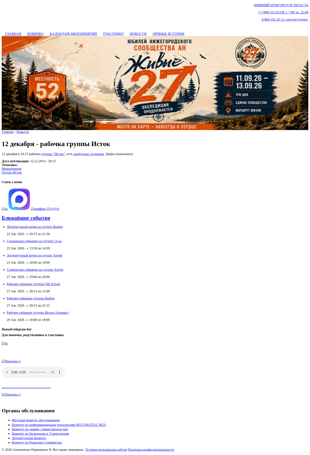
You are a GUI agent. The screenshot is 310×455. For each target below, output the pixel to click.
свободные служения (88, 154)
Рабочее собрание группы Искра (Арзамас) (38, 312)
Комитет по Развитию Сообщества (37, 442)
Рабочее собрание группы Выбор (31, 298)
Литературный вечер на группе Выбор (35, 227)
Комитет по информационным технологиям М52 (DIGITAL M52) (59, 425)
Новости (22, 132)
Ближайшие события (26, 218)
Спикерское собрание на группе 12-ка (34, 241)
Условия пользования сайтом (106, 449)
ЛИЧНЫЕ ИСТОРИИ (168, 34)
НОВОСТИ (138, 34)
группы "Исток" (53, 154)
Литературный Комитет (29, 438)
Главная (7, 132)
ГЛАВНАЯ (13, 34)
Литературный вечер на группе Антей (34, 255)
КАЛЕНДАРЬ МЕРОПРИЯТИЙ (73, 34)
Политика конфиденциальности (151, 449)
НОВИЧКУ (35, 34)
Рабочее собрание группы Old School (33, 284)
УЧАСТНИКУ (113, 34)
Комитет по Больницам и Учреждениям (40, 433)
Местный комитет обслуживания (35, 420)
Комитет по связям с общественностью (40, 429)
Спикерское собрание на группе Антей (35, 269)
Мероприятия (11, 168)
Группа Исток (12, 172)
